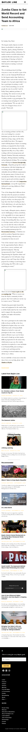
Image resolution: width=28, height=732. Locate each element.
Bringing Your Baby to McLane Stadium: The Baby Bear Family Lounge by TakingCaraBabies (11, 628)
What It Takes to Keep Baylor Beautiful (13, 480)
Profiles (4, 693)
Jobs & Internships (7, 717)
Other (3, 699)
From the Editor (6, 689)
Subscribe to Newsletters (8, 711)
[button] (25, 2)
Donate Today (5, 707)
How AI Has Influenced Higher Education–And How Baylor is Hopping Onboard (13, 597)
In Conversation (6, 691)
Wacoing (4, 687)
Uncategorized (5, 367)
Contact (4, 721)
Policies (4, 723)
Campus (4, 683)
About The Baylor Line (7, 713)
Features (4, 681)
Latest (3, 679)
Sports (3, 697)
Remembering (5, 695)
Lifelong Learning (7, 448)
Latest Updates (6, 715)
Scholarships (5, 719)
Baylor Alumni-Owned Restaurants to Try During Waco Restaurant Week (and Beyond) (13, 536)
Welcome (4, 709)
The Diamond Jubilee (8, 420)
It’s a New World (6, 507)
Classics (4, 685)
